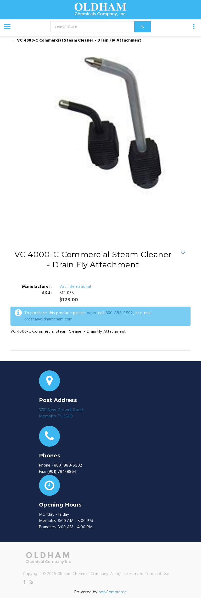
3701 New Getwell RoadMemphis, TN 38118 (61, 413)
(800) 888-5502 (67, 465)
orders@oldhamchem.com (48, 319)
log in (91, 313)
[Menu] (7, 26)
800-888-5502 (119, 313)
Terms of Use (157, 574)
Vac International (75, 286)
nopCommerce (113, 592)
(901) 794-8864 (62, 471)
